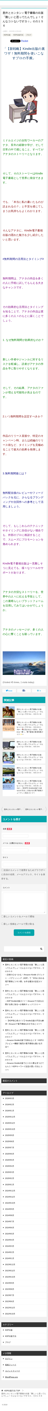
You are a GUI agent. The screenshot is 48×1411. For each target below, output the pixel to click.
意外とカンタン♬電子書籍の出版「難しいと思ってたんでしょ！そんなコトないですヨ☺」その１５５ (14, 809)
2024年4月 (9, 1240)
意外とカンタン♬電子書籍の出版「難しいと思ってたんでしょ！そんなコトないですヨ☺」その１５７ (36, 809)
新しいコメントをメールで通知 (19, 916)
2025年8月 (9, 1141)
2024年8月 (9, 1215)
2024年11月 (10, 1197)
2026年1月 (9, 1111)
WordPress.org (11, 1377)
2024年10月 (10, 1203)
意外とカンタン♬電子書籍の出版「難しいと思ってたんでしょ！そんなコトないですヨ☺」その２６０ (30, 757)
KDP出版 (7, 35)
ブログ (28, 35)
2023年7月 (9, 1295)
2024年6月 (9, 1228)
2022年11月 (10, 1308)
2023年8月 (9, 1289)
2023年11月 (10, 1271)
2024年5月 (9, 1234)
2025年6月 (9, 1154)
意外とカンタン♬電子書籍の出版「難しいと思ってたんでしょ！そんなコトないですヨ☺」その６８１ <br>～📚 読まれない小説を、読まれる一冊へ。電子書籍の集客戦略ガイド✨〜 (30, 728)
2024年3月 (9, 1246)
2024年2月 (9, 1252)
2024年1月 (9, 1258)
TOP (12, 1391)
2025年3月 (9, 1172)
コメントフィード (12, 1371)
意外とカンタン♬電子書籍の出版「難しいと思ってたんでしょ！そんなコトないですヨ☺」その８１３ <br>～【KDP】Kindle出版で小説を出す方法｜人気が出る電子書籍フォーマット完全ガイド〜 (30, 787)
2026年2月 (9, 1104)
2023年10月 (10, 1277)
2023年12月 (10, 1264)
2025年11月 (10, 1123)
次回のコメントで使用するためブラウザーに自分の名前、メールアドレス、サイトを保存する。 (23, 874)
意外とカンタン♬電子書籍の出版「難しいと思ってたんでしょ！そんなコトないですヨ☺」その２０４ (30, 770)
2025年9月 (9, 1135)
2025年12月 (10, 1117)
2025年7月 (9, 1147)
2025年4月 (9, 1166)
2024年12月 (10, 1191)
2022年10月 (10, 1314)
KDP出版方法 (18, 35)
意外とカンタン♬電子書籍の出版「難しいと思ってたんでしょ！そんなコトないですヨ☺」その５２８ (30, 711)
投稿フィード (10, 1365)
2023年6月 (9, 1301)
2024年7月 (9, 1221)
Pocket (24, 41)
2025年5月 (9, 1160)
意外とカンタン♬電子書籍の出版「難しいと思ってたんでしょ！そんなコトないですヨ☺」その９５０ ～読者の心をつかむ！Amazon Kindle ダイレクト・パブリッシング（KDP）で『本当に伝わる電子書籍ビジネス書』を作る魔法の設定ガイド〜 (24, 975)
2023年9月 (9, 1283)
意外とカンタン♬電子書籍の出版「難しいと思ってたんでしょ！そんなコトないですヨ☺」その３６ (30, 744)
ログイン (9, 1359)
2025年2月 (9, 1178)
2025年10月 (10, 1129)
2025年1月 (9, 1184)
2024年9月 (9, 1209)
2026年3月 (9, 1098)
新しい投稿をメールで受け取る (19, 924)
